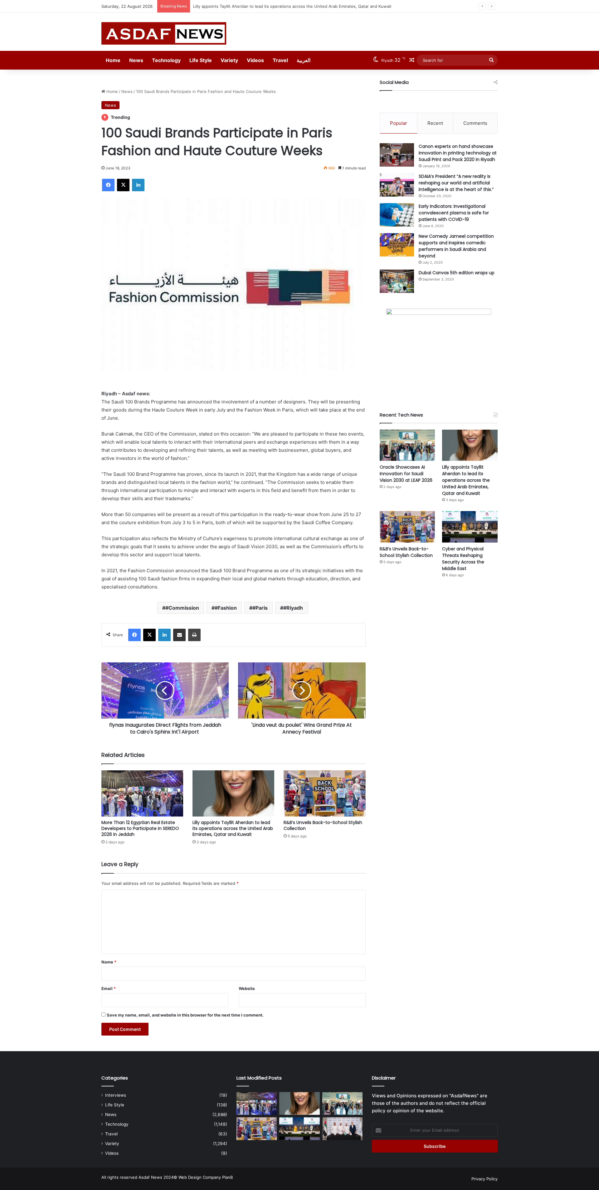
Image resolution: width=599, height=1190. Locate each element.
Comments (475, 123)
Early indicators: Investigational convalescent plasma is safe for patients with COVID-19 (454, 212)
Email (108, 988)
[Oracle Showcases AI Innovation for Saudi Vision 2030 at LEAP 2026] (407, 445)
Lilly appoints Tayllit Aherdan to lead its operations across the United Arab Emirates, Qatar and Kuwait (232, 828)
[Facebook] (108, 185)
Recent (435, 123)
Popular (398, 123)
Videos (255, 60)
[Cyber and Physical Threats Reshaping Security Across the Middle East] (470, 526)
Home (113, 60)
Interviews (115, 1095)
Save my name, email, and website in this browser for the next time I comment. (185, 1014)
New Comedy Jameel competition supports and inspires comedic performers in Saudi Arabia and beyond (456, 246)
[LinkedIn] (138, 185)
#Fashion (226, 608)
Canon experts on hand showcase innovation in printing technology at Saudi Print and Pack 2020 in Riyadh (458, 153)
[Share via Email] (179, 635)
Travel (280, 60)
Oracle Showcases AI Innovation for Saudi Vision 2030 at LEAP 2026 (406, 473)
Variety (229, 60)
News (136, 60)
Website (247, 988)
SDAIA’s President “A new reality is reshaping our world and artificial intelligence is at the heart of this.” (456, 183)
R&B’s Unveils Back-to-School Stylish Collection (238, 6)
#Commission (182, 608)
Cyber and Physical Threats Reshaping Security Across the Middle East (463, 559)
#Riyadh (293, 608)
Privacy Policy (484, 1178)
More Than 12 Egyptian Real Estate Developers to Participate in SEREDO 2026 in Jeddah (140, 828)
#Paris (260, 608)
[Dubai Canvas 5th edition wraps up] (397, 281)
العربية (303, 60)
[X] (123, 185)
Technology (166, 60)
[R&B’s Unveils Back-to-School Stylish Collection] (324, 793)
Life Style (200, 60)
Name (108, 961)
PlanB (227, 1177)
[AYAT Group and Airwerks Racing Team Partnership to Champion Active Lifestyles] (342, 1128)
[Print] (194, 635)
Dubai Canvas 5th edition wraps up (456, 273)
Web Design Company (199, 1177)
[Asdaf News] (163, 33)
